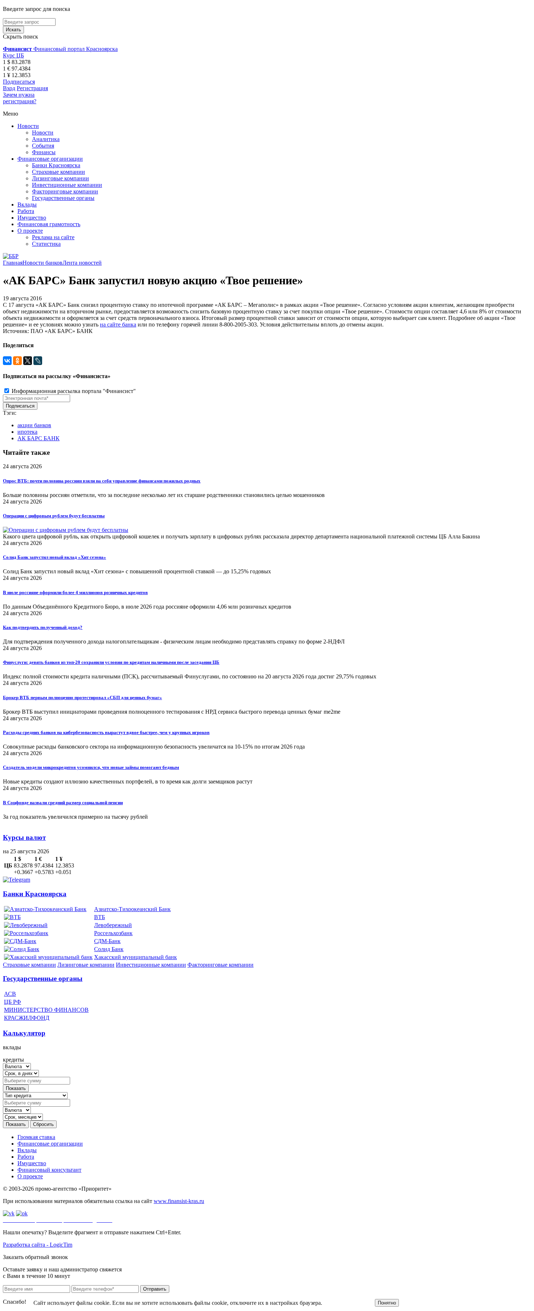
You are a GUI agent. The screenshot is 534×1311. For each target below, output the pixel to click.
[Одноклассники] (17, 360)
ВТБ (99, 917)
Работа (25, 211)
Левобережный (113, 925)
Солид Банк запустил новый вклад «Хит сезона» (54, 557)
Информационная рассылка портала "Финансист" (73, 391)
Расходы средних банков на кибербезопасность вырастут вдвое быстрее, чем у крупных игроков (106, 732)
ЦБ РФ (12, 1002)
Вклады (27, 204)
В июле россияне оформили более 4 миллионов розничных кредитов (75, 592)
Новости (28, 126)
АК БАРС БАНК (38, 438)
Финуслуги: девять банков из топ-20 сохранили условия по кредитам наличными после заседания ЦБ (111, 662)
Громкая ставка (36, 1137)
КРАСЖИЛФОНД (26, 1018)
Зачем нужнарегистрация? (19, 98)
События (43, 146)
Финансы (44, 152)
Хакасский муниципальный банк (135, 957)
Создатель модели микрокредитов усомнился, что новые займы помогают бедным (91, 767)
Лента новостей (82, 263)
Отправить (154, 1289)
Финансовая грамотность (48, 224)
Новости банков (42, 263)
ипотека (27, 432)
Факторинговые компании (65, 191)
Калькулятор (24, 1033)
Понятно (387, 1303)
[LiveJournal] (37, 360)
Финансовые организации (50, 159)
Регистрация (32, 88)
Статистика (46, 244)
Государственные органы (63, 198)
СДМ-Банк (107, 941)
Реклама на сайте (53, 237)
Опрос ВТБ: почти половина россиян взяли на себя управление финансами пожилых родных (102, 481)
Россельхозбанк (113, 933)
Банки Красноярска (56, 165)
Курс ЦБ (13, 55)
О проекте (30, 231)
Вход (9, 88)
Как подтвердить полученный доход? (42, 627)
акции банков (34, 425)
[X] (27, 360)
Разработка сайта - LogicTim (37, 1245)
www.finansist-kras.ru (179, 1201)
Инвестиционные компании (67, 185)
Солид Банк (109, 949)
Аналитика (46, 139)
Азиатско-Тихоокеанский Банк (132, 909)
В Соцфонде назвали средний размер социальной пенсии (63, 802)
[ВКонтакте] (7, 360)
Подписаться (19, 82)
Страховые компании (58, 172)
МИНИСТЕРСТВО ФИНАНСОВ (46, 1010)
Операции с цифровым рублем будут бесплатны (54, 515)
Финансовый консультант (49, 1170)
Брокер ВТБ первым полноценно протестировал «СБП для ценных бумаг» (82, 697)
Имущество (31, 218)
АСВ (10, 994)
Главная (13, 263)
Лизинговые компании (60, 178)
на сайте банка (118, 324)
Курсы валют (24, 837)
